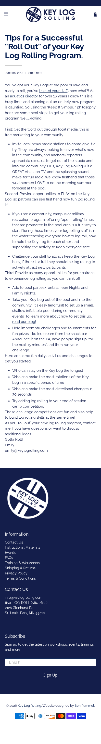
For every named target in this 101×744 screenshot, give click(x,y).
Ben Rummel (84, 705)
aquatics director (24, 96)
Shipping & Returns (20, 568)
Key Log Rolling (29, 705)
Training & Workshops (22, 563)
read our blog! (24, 321)
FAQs (9, 558)
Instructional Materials (22, 547)
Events (10, 553)
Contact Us (14, 542)
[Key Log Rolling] (50, 14)
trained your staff (53, 91)
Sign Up (50, 675)
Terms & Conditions (20, 578)
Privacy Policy (16, 573)
